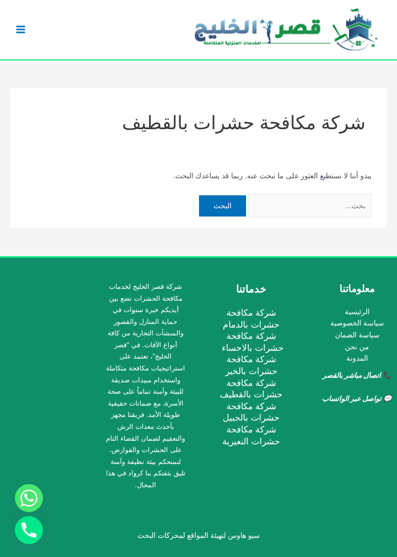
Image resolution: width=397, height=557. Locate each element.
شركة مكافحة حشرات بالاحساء (251, 341)
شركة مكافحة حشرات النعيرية (251, 435)
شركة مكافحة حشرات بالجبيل (251, 411)
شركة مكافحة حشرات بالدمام (251, 318)
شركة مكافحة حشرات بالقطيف (251, 388)
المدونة (357, 358)
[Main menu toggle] (21, 29)
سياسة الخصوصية (357, 323)
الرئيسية (357, 311)
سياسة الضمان (357, 335)
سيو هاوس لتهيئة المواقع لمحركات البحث (199, 535)
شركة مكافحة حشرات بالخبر (251, 364)
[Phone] (29, 530)
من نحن (357, 347)
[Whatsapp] (29, 498)
